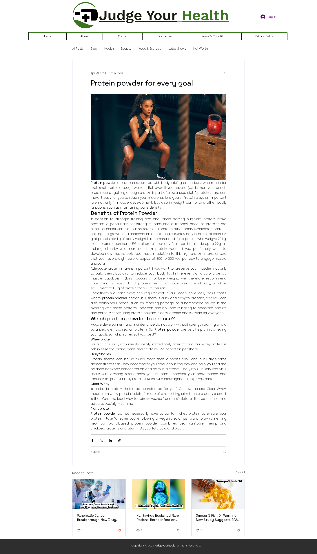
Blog (94, 49)
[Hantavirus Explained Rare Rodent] (158, 494)
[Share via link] (119, 440)
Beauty (126, 49)
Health (109, 49)
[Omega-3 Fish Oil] (218, 494)
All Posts (77, 49)
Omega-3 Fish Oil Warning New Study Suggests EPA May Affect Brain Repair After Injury (216, 517)
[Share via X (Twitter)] (101, 440)
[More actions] (224, 73)
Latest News (177, 49)
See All (240, 472)
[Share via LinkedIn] (110, 440)
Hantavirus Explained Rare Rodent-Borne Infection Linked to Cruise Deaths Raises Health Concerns (157, 517)
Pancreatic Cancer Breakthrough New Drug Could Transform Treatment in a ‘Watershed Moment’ (98, 517)
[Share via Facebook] (92, 440)
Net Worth (200, 49)
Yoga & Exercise (150, 49)
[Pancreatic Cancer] (98, 494)
